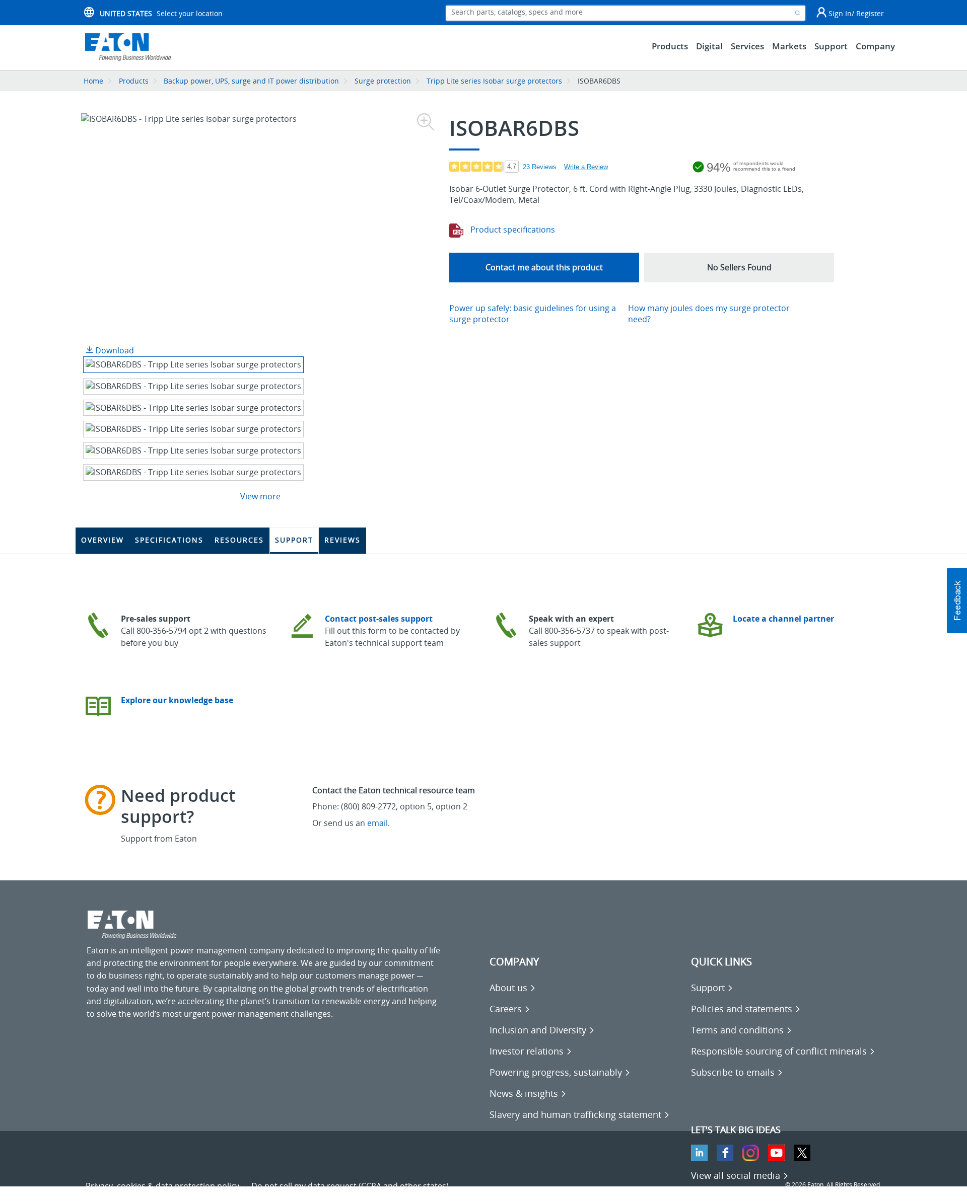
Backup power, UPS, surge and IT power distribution (251, 81)
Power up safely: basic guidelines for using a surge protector (532, 314)
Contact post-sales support (379, 618)
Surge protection (383, 81)
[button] (739, 267)
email (377, 823)
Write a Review (586, 167)
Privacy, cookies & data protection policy (162, 1185)
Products (134, 81)
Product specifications (511, 229)
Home (93, 81)
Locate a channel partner (783, 618)
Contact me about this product (544, 267)
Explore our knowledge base (177, 700)
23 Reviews (540, 167)
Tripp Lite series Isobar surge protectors (494, 81)
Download (113, 350)
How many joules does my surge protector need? (709, 314)
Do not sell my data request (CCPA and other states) (350, 1185)
